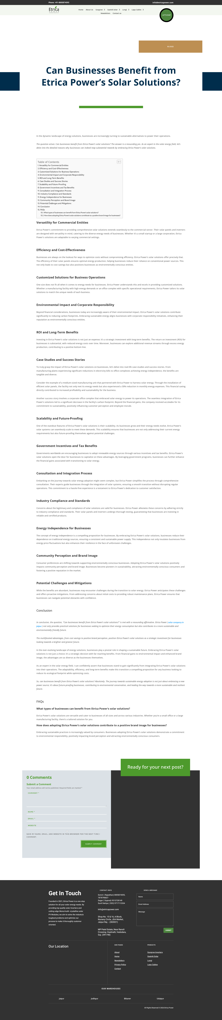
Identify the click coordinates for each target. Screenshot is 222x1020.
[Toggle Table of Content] (117, 162)
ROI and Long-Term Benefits (52, 178)
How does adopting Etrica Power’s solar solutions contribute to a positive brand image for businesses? (82, 215)
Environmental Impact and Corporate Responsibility (62, 175)
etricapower (132, 842)
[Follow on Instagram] (56, 1008)
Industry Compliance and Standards (56, 194)
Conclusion (45, 206)
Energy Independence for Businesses (56, 197)
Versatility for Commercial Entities (53, 165)
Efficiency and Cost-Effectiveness (54, 168)
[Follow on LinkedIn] (51, 1008)
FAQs (42, 209)
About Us (89, 10)
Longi (124, 10)
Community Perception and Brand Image (57, 200)
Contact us (117, 13)
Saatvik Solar (112, 10)
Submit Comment (93, 844)
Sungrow (99, 10)
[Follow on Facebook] (61, 1008)
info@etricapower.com (163, 2)
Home (81, 10)
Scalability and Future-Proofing (52, 184)
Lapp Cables (136, 10)
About (116, 952)
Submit (168, 930)
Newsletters (105, 13)
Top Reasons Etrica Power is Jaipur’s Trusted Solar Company (150, 835)
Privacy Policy (120, 964)
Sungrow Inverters (155, 952)
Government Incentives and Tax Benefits (57, 187)
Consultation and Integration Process (55, 190)
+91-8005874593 (62, 2)
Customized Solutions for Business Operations (59, 171)
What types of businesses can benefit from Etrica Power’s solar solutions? (71, 212)
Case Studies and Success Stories (54, 181)
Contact (117, 968)
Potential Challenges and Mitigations (55, 203)
